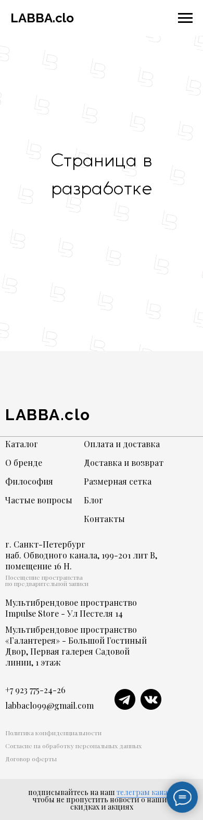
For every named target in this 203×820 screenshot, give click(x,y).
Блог (93, 499)
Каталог (21, 443)
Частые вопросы (38, 499)
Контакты (104, 518)
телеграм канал (144, 792)
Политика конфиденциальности (53, 732)
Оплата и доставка (122, 443)
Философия (29, 481)
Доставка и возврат (123, 462)
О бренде (23, 462)
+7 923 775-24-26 (35, 689)
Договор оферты (31, 758)
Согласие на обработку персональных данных (73, 745)
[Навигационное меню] (185, 18)
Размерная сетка (117, 481)
